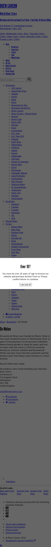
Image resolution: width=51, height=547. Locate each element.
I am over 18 (25, 284)
